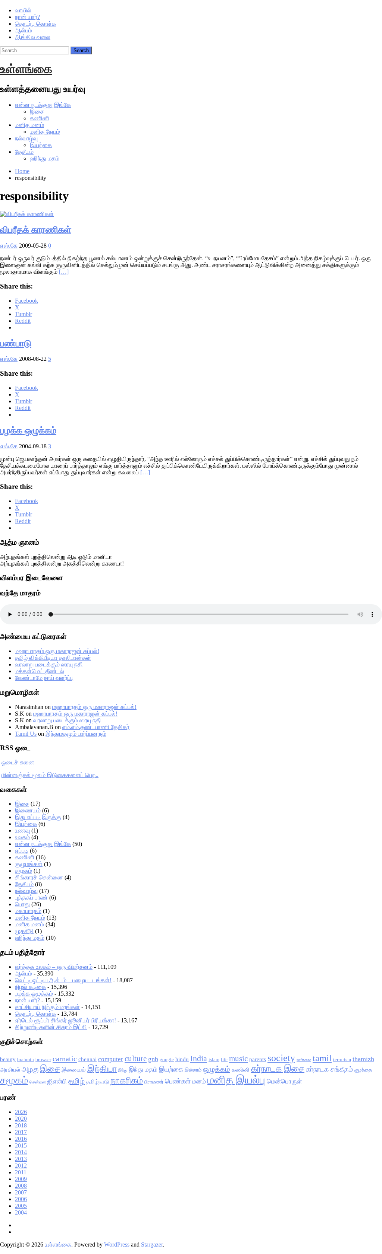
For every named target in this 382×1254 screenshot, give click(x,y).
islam (214, 1059)
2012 (21, 1165)
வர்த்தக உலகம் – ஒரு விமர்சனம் (54, 967)
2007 (21, 1192)
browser (43, 1059)
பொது (22, 904)
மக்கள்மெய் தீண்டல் (39, 671)
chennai (87, 1059)
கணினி (39, 118)
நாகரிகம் (126, 1080)
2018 (21, 1125)
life (224, 1059)
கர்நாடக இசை (277, 1068)
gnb (153, 1059)
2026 (21, 1112)
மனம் (199, 1081)
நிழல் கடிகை (30, 987)
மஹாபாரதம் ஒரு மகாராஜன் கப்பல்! (57, 651)
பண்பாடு (15, 343)
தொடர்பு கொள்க (35, 23)
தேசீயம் (24, 152)
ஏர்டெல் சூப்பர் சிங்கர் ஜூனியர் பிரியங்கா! (65, 1020)
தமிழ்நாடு (97, 1082)
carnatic (65, 1058)
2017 (21, 1132)
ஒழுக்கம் (216, 1069)
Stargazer (152, 1244)
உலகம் (22, 837)
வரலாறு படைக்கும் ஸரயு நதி (49, 664)
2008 (21, 1186)
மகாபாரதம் (28, 911)
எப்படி (21, 850)
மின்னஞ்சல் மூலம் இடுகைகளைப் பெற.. (49, 775)
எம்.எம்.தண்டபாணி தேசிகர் (95, 727)
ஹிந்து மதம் (44, 158)
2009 (21, 1179)
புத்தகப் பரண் (31, 897)
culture (136, 1058)
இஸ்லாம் (193, 1070)
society (281, 1058)
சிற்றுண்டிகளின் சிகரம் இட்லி (51, 1027)
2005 (21, 1206)
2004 (21, 1212)
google (167, 1059)
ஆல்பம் (23, 30)
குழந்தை (363, 1070)
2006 (21, 1199)
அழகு (30, 1069)
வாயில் (23, 10)
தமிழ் (76, 1081)
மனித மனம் (29, 125)
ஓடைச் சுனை (17, 762)
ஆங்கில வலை (32, 37)
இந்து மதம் (143, 1069)
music (238, 1058)
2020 (21, 1118)
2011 (20, 1172)
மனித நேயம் (45, 131)
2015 (21, 1145)
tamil (322, 1058)
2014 (21, 1152)
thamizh (363, 1059)
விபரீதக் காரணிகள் (35, 230)
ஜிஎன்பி (57, 1081)
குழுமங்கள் (29, 864)
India (198, 1058)
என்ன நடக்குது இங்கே (43, 105)
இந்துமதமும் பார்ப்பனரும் (76, 734)
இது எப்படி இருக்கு (38, 817)
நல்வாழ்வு (26, 138)
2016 (21, 1139)
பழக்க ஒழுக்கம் (28, 430)
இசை (37, 111)
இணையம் (28, 810)
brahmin (25, 1059)
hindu (182, 1059)
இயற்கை (41, 145)
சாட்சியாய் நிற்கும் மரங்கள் (47, 1007)
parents (257, 1059)
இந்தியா (102, 1068)
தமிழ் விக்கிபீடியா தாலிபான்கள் (53, 658)
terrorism (342, 1059)
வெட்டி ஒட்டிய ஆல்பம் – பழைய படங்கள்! (63, 980)
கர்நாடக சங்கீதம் (329, 1069)
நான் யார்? (27, 17)
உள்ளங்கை (26, 69)
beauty (8, 1059)
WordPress (116, 1244)
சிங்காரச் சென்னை (39, 877)
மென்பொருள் (284, 1081)
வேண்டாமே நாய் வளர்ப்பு (44, 678)
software (304, 1060)
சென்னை (37, 1082)
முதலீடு (24, 931)
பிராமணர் (153, 1082)
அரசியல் (10, 1070)
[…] (64, 271)
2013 (21, 1159)
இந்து (122, 1070)
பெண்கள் (178, 1081)
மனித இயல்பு (236, 1080)
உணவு (22, 830)
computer (110, 1059)
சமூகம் (23, 871)
